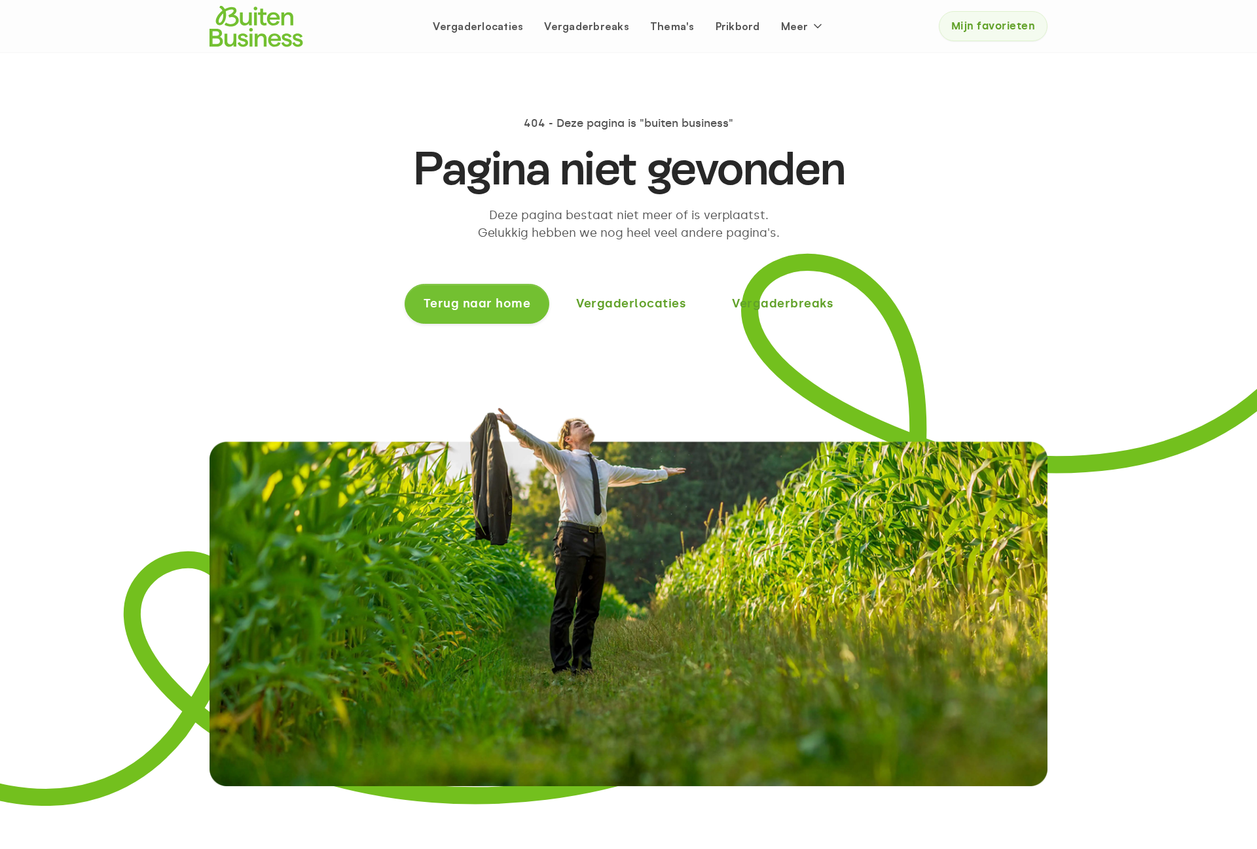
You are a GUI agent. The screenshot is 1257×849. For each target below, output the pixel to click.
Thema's (672, 26)
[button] (803, 26)
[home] (256, 26)
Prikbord (738, 26)
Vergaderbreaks (586, 26)
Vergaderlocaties (478, 26)
